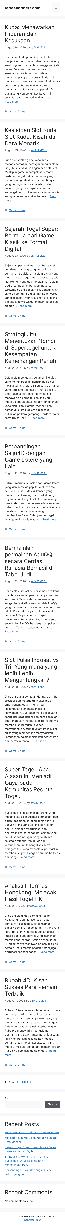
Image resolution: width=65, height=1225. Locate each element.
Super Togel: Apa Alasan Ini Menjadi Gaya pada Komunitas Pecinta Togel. (29, 782)
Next (26, 1081)
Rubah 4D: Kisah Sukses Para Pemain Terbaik (31, 987)
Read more (12, 101)
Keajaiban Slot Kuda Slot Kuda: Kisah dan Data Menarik (32, 137)
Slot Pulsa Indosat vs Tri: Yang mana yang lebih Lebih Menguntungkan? (32, 670)
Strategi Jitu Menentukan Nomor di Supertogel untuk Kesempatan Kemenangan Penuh (30, 347)
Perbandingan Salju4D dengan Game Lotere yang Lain (28, 456)
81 (19, 1081)
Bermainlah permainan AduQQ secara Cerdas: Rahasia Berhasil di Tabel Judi (29, 561)
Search (9, 1098)
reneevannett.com (23, 8)
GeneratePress (32, 1219)
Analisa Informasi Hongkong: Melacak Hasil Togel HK (30, 892)
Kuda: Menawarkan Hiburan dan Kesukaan (29, 34)
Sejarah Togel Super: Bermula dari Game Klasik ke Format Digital (31, 238)
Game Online (17, 111)
